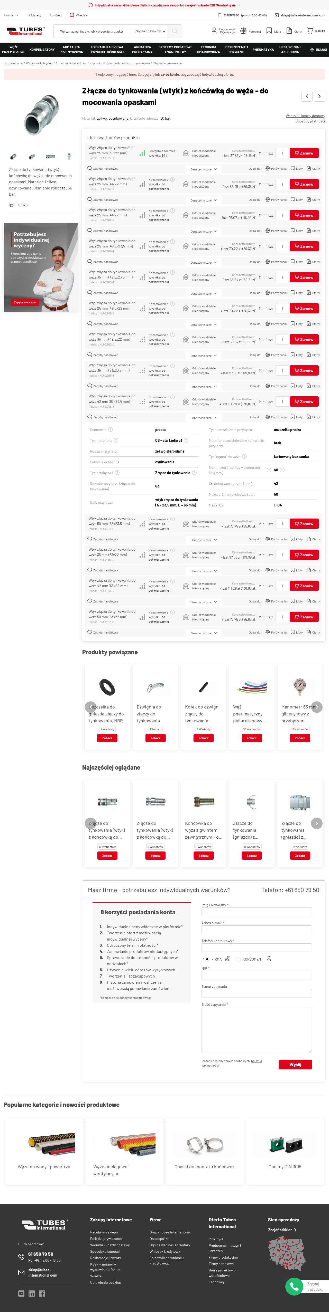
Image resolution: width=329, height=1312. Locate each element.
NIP (204, 968)
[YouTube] (21, 1295)
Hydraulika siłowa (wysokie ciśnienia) (107, 49)
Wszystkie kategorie (39, 63)
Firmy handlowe (221, 1263)
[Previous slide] (90, 707)
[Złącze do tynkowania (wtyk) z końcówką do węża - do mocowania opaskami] (41, 116)
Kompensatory (42, 49)
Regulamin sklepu (104, 1232)
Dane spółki (159, 1238)
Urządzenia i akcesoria (289, 49)
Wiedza (81, 15)
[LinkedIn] (32, 1295)
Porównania (279, 168)
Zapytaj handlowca (105, 168)
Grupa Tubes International (170, 1232)
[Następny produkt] (319, 96)
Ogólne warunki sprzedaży (170, 1245)
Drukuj (23, 205)
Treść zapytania (214, 1004)
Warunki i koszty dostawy (305, 115)
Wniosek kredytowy (165, 1251)
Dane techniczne (201, 169)
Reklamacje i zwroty (105, 1258)
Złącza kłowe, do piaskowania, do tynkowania (120, 63)
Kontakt (55, 15)
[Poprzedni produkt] (307, 96)
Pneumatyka (263, 49)
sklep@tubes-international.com (303, 15)
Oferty (316, 168)
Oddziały (34, 15)
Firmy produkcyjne (223, 1257)
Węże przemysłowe (13, 49)
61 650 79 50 (231, 15)
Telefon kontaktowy (217, 940)
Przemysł (216, 1239)
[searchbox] (91, 31)
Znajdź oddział (280, 1230)
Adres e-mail (212, 923)
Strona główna (13, 63)
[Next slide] (317, 707)
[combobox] (149, 31)
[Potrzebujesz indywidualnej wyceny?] (41, 268)
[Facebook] (42, 1295)
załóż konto (170, 74)
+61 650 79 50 (302, 889)
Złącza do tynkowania (167, 63)
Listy (299, 168)
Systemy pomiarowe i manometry (176, 49)
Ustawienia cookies (105, 1282)
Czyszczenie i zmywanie (236, 49)
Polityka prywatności (106, 1238)
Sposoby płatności (310, 121)
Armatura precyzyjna (142, 49)
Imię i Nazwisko (214, 905)
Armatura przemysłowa (71, 49)
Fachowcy (216, 1282)
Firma (8, 15)
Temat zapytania (214, 986)
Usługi (321, 49)
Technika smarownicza (208, 49)
